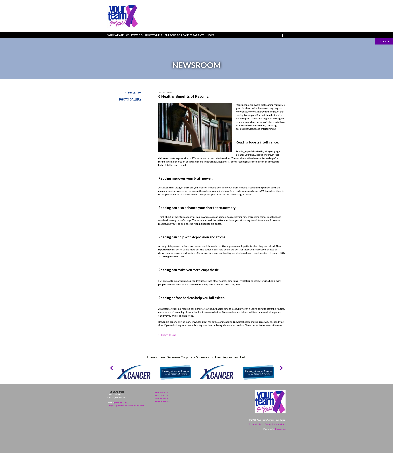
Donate (384, 41)
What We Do (134, 35)
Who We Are (115, 35)
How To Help (153, 35)
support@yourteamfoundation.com (125, 405)
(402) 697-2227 (121, 402)
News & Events (162, 401)
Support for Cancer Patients (184, 35)
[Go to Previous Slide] (112, 368)
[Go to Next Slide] (281, 368)
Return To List (168, 334)
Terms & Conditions (275, 424)
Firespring (280, 429)
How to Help (161, 398)
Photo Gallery (130, 99)
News (210, 35)
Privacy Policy (256, 424)
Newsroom (133, 93)
